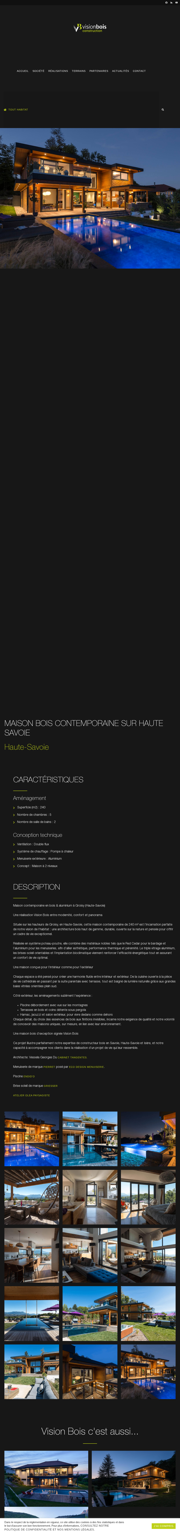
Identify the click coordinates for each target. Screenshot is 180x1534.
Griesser (51, 1085)
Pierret (49, 1067)
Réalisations (58, 71)
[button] (163, 110)
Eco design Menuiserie (86, 1067)
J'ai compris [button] (163, 1526)
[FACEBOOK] (166, 3)
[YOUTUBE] (177, 3)
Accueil (23, 71)
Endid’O (29, 1076)
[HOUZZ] (171, 3)
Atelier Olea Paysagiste (31, 1095)
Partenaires (98, 71)
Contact (139, 71)
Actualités (120, 71)
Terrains (79, 71)
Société (38, 71)
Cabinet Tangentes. (73, 1057)
